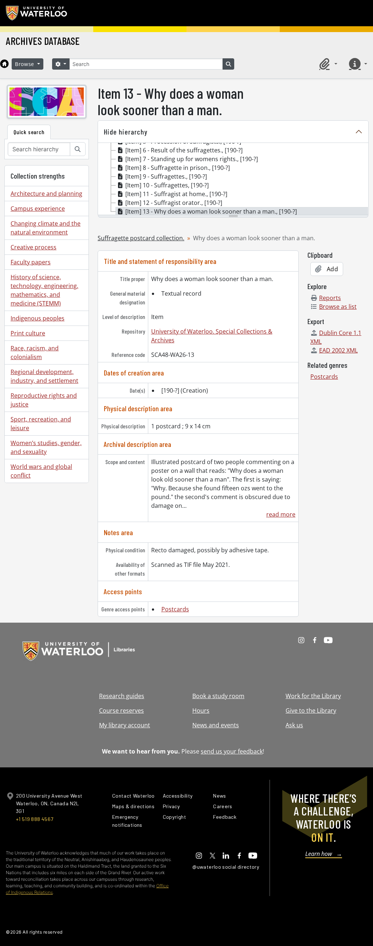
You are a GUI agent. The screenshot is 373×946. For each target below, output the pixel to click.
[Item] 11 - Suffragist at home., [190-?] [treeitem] (176, 194)
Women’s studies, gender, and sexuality (46, 447)
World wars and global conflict (41, 471)
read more (280, 514)
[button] (327, 64)
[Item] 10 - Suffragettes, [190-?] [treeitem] (167, 185)
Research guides (121, 696)
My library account (124, 725)
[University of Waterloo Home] (37, 13)
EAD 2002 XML (338, 350)
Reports (330, 298)
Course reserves (121, 710)
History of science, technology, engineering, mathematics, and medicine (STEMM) (44, 290)
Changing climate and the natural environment (46, 227)
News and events (215, 725)
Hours (200, 710)
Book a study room (218, 696)
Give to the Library (311, 710)
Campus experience (38, 209)
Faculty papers (31, 262)
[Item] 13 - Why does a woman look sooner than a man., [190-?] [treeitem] (211, 211)
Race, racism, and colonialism (35, 352)
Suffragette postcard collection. (141, 238)
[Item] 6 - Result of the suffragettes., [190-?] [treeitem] (184, 150)
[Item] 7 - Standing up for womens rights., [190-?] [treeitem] (191, 159)
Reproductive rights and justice (44, 400)
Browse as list (338, 307)
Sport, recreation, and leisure (41, 423)
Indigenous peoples (37, 318)
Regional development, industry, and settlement (44, 376)
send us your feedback (232, 751)
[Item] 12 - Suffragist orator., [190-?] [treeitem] (173, 203)
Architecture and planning (46, 194)
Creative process (33, 247)
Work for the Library (313, 696)
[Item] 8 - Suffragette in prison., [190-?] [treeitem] (177, 168)
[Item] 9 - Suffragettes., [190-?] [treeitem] (166, 176)
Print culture (28, 333)
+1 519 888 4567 (34, 819)
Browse (25, 64)
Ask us (294, 725)
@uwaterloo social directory (225, 867)
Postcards (175, 609)
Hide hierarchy (126, 131)
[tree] (233, 179)
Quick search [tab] (28, 131)
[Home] (4, 63)
